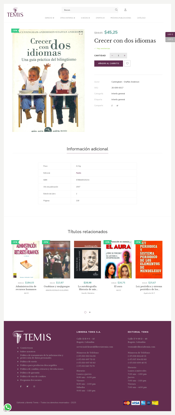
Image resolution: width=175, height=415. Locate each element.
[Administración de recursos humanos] (26, 259)
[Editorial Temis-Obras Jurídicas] (15, 13)
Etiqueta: (98, 99)
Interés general (118, 93)
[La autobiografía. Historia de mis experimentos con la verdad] (87, 259)
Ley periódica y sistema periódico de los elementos (149, 288)
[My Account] (125, 10)
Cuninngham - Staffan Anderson (125, 82)
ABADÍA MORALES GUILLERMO (57, 290)
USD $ (169, 34)
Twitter (27, 386)
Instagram (34, 386)
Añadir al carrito (108, 63)
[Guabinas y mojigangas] (56, 259)
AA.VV (26, 293)
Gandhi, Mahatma (87, 293)
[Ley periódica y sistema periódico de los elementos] (149, 259)
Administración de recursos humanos (26, 288)
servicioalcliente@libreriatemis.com (95, 347)
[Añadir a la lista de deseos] (127, 63)
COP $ (169, 39)
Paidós (78, 173)
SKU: (96, 87)
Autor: (97, 82)
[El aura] (118, 259)
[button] (80, 33)
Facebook (20, 386)
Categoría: (98, 93)
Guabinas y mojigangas (57, 286)
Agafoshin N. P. (149, 293)
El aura (118, 286)
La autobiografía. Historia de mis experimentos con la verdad (87, 288)
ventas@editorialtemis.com (141, 347)
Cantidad (100, 55)
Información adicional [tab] (87, 149)
